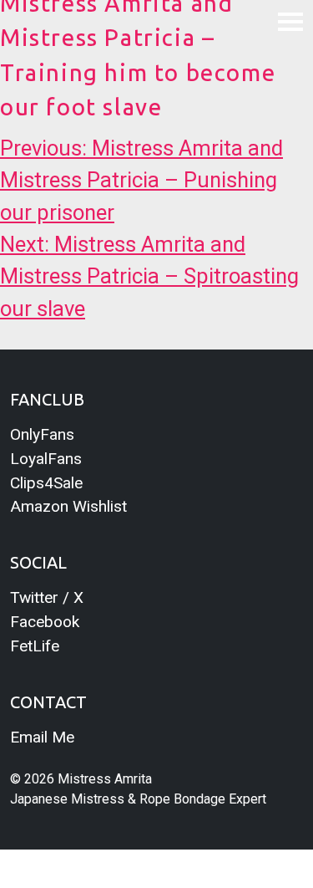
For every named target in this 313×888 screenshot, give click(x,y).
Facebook (44, 621)
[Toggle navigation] (290, 20)
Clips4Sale (46, 482)
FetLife (34, 646)
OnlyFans (42, 434)
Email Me (42, 737)
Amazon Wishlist (68, 506)
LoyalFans (46, 458)
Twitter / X (46, 597)
